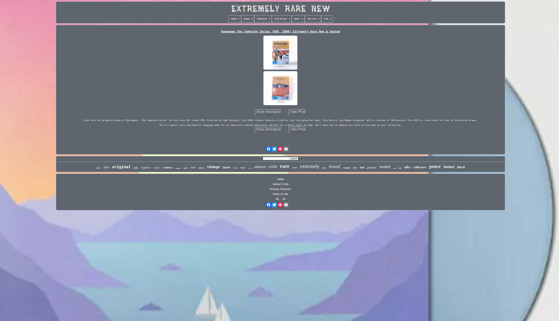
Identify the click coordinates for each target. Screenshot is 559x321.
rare (284, 166)
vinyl (249, 168)
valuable (346, 168)
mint (294, 167)
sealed (384, 166)
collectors (419, 167)
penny (201, 168)
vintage (213, 166)
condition (167, 167)
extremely (310, 166)
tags (400, 168)
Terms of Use (280, 194)
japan (226, 167)
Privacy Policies (280, 189)
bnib (324, 168)
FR (284, 198)
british (157, 168)
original (121, 167)
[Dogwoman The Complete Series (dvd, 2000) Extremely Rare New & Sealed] (280, 53)
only (136, 167)
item (193, 167)
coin (273, 166)
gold (394, 168)
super (186, 168)
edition (260, 166)
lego (242, 167)
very (355, 167)
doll (362, 167)
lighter (146, 167)
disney (235, 168)
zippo (98, 168)
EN (277, 198)
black (461, 167)
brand (334, 166)
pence (435, 166)
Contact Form (280, 184)
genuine (371, 167)
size (106, 167)
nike (407, 167)
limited (449, 167)
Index (280, 179)
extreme (178, 168)
